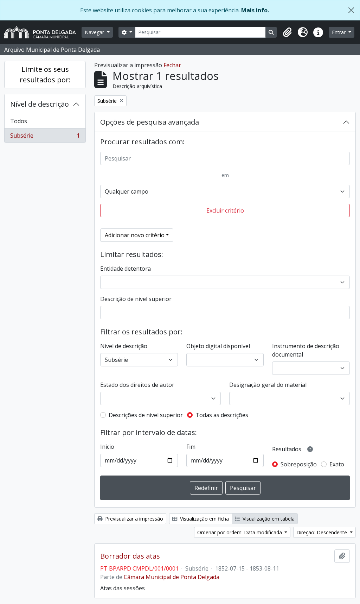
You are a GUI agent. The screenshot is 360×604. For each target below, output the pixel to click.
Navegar (95, 32)
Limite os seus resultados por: (45, 74)
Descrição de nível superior (136, 299)
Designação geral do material (268, 385)
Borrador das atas (130, 556)
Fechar (172, 65)
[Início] (43, 32)
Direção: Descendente (322, 532)
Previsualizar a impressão (133, 518)
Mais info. (255, 10)
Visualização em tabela (268, 518)
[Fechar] (351, 10)
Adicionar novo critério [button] (135, 235)
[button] (287, 32)
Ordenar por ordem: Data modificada (240, 532)
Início (107, 447)
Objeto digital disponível (218, 346)
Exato (336, 464)
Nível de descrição (39, 104)
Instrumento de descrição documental (305, 350)
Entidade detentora (125, 268)
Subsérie (45, 137)
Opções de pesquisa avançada (149, 122)
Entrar (339, 32)
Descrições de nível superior (146, 415)
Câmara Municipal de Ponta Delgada (171, 577)
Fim (190, 447)
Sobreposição (299, 464)
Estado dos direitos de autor (137, 385)
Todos (18, 121)
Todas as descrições (221, 415)
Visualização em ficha (204, 518)
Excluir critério (225, 210)
